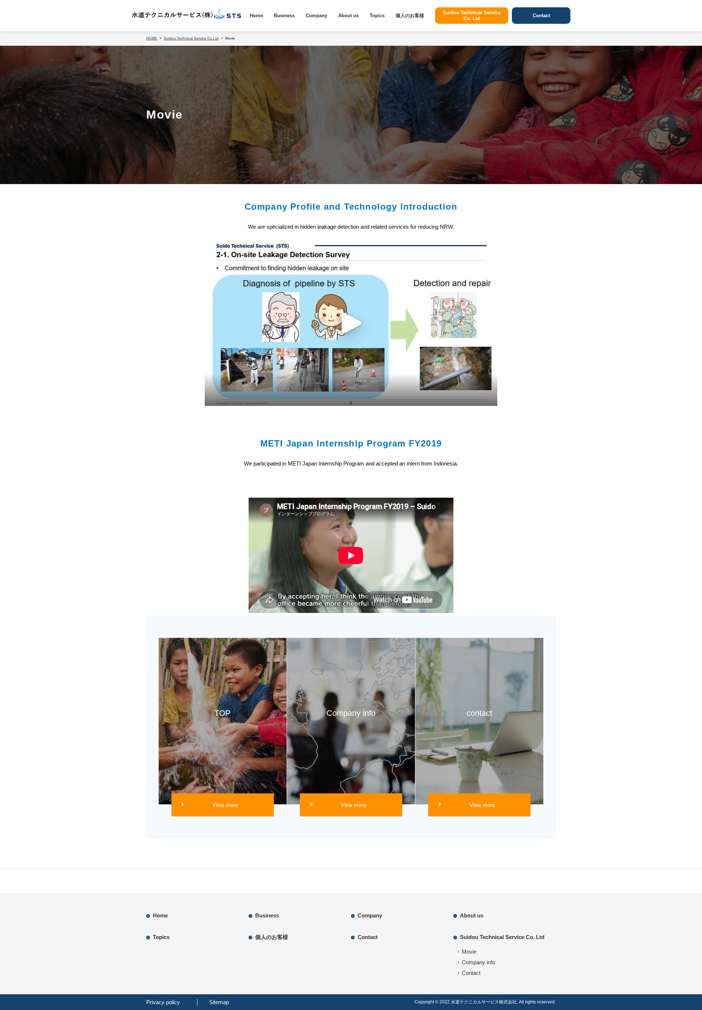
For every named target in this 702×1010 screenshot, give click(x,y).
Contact (368, 937)
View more (225, 805)
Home (256, 15)
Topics (377, 15)
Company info (478, 962)
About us (348, 15)
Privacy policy (163, 1002)
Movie (469, 952)
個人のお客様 (410, 15)
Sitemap (219, 1002)
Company (316, 15)
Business (284, 15)
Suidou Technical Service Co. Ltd (502, 937)
